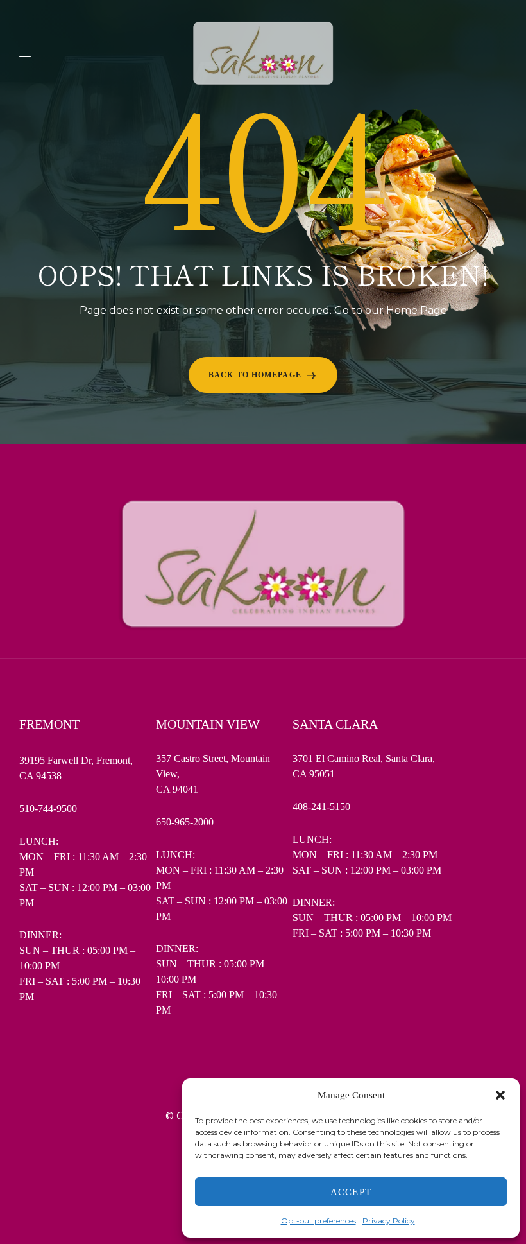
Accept (350, 1192)
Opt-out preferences (318, 1220)
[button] (500, 1095)
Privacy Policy (388, 1220)
